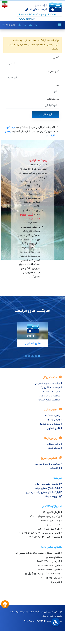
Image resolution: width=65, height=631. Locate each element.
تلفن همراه (54, 72)
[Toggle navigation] (59, 25)
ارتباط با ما (55, 468)
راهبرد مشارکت (52, 416)
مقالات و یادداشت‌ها (50, 424)
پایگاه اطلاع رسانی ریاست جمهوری (42, 492)
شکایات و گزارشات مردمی (47, 464)
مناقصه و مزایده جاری (49, 396)
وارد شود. (10, 127)
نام (58, 85)
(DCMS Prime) (43, 621)
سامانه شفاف (54, 448)
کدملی (56, 58)
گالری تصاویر (53, 428)
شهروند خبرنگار (52, 497)
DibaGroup (29, 621)
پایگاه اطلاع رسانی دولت (47, 488)
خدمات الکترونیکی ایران (47, 484)
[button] (39, 356)
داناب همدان (53, 444)
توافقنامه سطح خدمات (49, 400)
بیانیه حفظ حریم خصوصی (47, 383)
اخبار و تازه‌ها (53, 420)
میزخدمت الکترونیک (50, 387)
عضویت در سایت (51, 392)
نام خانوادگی (53, 99)
